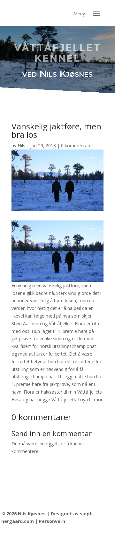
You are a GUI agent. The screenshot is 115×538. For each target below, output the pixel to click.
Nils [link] (21, 145)
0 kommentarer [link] (77, 145)
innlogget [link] (48, 444)
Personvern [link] (52, 521)
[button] (96, 13)
